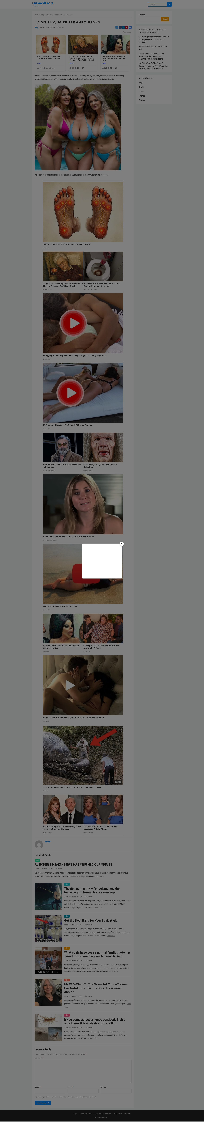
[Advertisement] (102, 560)
